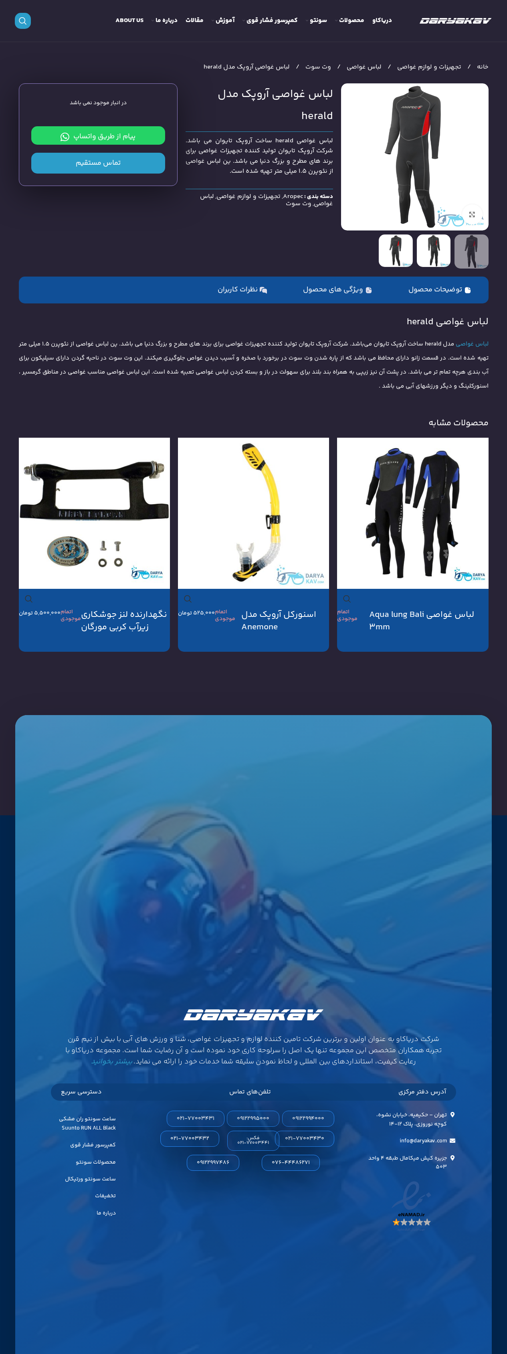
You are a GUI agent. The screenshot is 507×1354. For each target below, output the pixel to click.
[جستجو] (23, 21)
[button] (253, 1141)
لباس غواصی (363, 67)
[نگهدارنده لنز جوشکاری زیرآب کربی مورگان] (94, 513)
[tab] (439, 290)
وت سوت (317, 67)
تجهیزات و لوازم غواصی (428, 67)
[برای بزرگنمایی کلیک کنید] (472, 214)
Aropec (293, 197)
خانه (482, 67)
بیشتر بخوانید (111, 1061)
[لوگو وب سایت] (456, 20)
